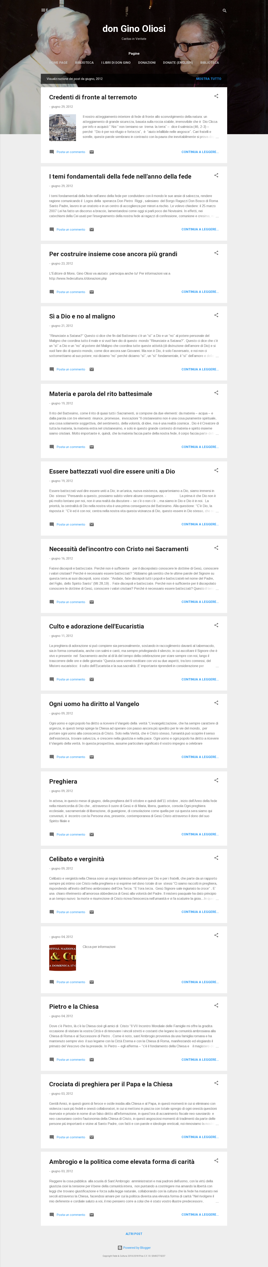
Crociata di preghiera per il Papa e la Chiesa (111, 1084)
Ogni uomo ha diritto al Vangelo (94, 703)
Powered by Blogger (136, 1248)
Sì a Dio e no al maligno (82, 316)
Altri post (134, 1234)
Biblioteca (84, 63)
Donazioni (147, 63)
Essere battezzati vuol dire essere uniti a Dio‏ (112, 471)
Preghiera (63, 781)
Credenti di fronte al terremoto (93, 97)
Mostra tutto (208, 79)
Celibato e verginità (76, 859)
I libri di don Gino (116, 63)
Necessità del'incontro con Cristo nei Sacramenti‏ (118, 549)
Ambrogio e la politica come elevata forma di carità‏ (122, 1161)
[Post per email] (91, 153)
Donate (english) (178, 63)
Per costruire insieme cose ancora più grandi (113, 254)
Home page (58, 63)
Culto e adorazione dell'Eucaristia (96, 626)
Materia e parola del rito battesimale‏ (100, 393)
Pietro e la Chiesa (74, 1006)
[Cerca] (224, 11)
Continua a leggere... (200, 152)
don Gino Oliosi (134, 28)
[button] (216, 96)
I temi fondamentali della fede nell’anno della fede (120, 176)
